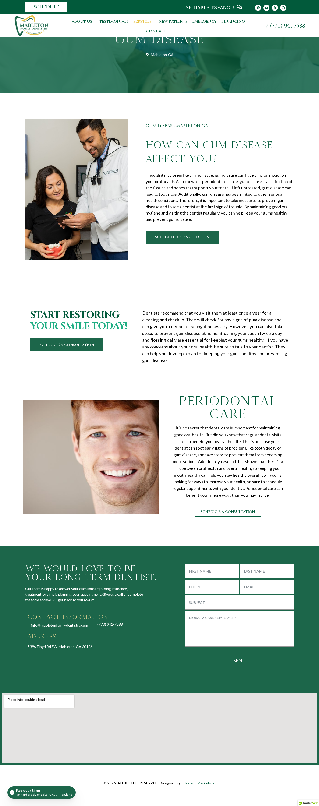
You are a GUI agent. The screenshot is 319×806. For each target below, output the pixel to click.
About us (82, 21)
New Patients (173, 21)
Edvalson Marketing (198, 783)
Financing (233, 21)
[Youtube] (266, 8)
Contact (156, 31)
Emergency (204, 21)
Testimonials (114, 21)
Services (142, 21)
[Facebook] (258, 8)
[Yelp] (275, 8)
